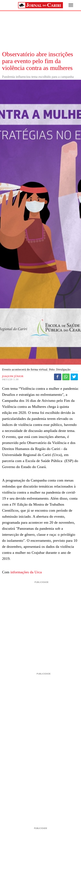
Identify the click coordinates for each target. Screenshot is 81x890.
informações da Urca (26, 572)
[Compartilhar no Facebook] (57, 377)
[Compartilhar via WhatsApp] (66, 377)
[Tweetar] (74, 377)
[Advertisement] (40, 624)
